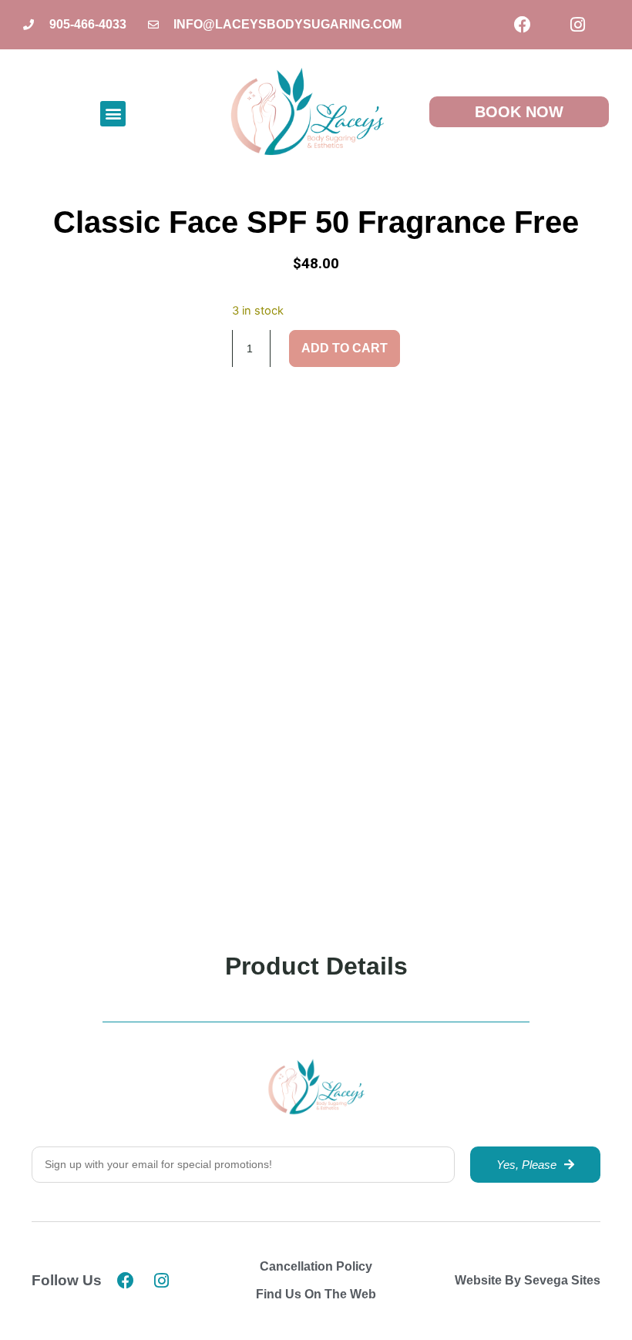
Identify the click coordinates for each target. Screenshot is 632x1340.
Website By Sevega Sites (527, 1280)
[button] (113, 113)
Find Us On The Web (316, 1294)
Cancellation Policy (316, 1266)
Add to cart (344, 348)
